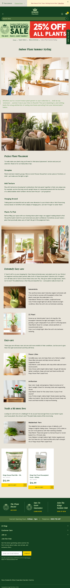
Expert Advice (23, 40)
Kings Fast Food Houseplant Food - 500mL (39, 476)
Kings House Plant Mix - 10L (12, 475)
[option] (35, 132)
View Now (61, 3)
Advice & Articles (33, 40)
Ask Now (14, 510)
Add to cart (12, 485)
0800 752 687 (56, 519)
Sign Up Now (61, 511)
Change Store (19, 3)
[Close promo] (67, 2)
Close (68, 29)
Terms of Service (11, 559)
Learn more (38, 511)
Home (14, 40)
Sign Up (27, 553)
